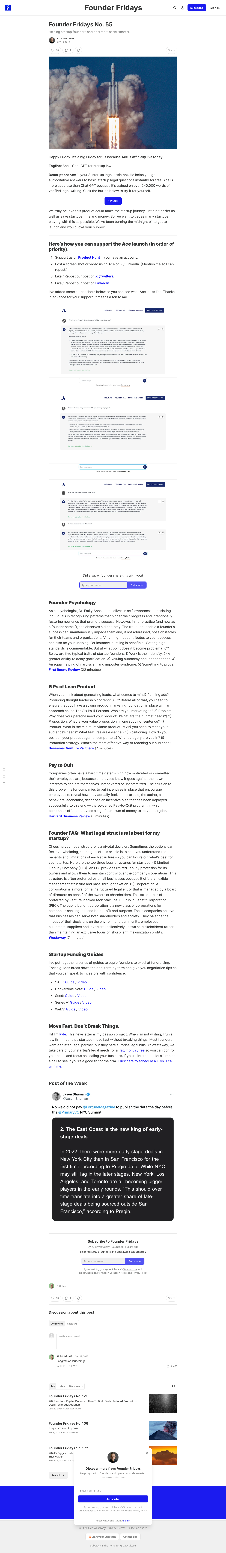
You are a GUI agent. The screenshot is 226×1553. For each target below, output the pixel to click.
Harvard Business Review (69, 816)
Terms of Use (130, 1507)
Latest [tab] (62, 1386)
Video (82, 982)
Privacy (112, 1528)
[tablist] (64, 1323)
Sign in (215, 8)
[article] (113, 1405)
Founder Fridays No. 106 (68, 1423)
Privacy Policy (140, 1510)
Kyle (62, 1034)
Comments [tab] (57, 1323)
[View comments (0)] (83, 1413)
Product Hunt (89, 257)
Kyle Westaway (65, 38)
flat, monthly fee (131, 1050)
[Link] (44, 246)
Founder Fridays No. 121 (68, 1396)
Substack (95, 1545)
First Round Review (64, 670)
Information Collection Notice (111, 1510)
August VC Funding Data (63, 1428)
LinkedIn (102, 283)
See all (56, 1475)
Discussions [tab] (75, 1386)
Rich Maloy (63, 1356)
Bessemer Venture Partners (71, 748)
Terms (121, 1528)
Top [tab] (53, 1386)
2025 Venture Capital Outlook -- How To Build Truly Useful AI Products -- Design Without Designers (93, 1402)
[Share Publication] (182, 7)
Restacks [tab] (72, 1323)
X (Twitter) (104, 276)
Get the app (130, 1536)
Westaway (57, 938)
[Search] (174, 7)
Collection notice (137, 1528)
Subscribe (196, 8)
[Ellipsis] (175, 1356)
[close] (147, 1453)
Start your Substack (104, 1536)
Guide (70, 982)
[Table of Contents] (3, 776)
